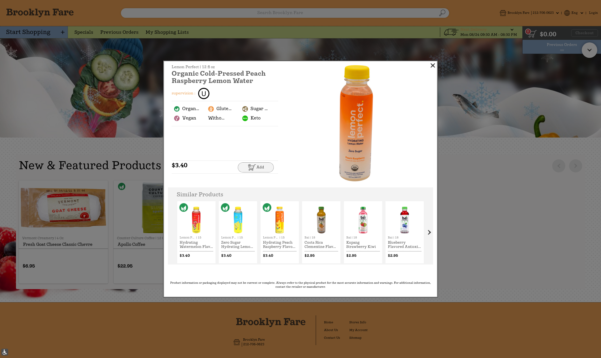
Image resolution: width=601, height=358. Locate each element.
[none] (196, 232)
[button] (356, 123)
